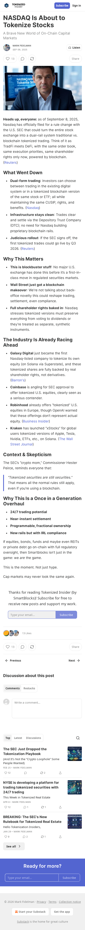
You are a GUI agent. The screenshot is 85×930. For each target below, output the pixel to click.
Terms (52, 902)
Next (72, 660)
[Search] (78, 738)
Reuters (10, 162)
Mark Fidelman (22, 45)
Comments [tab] (13, 688)
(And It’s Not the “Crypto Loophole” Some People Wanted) (31, 761)
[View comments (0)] (22, 59)
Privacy (41, 902)
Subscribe (62, 5)
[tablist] (20, 688)
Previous (15, 660)
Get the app (62, 912)
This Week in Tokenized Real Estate (26, 797)
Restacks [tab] (29, 688)
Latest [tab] (18, 738)
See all (11, 846)
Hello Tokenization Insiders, (22, 827)
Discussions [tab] (33, 738)
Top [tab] (8, 738)
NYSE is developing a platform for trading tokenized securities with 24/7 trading (31, 787)
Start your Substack (32, 912)
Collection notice (70, 902)
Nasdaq (32, 208)
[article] (42, 761)
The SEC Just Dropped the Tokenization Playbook (25, 751)
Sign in (76, 5)
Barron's (18, 380)
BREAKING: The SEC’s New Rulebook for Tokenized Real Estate (32, 819)
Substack (23, 921)
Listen (76, 47)
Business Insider (36, 421)
